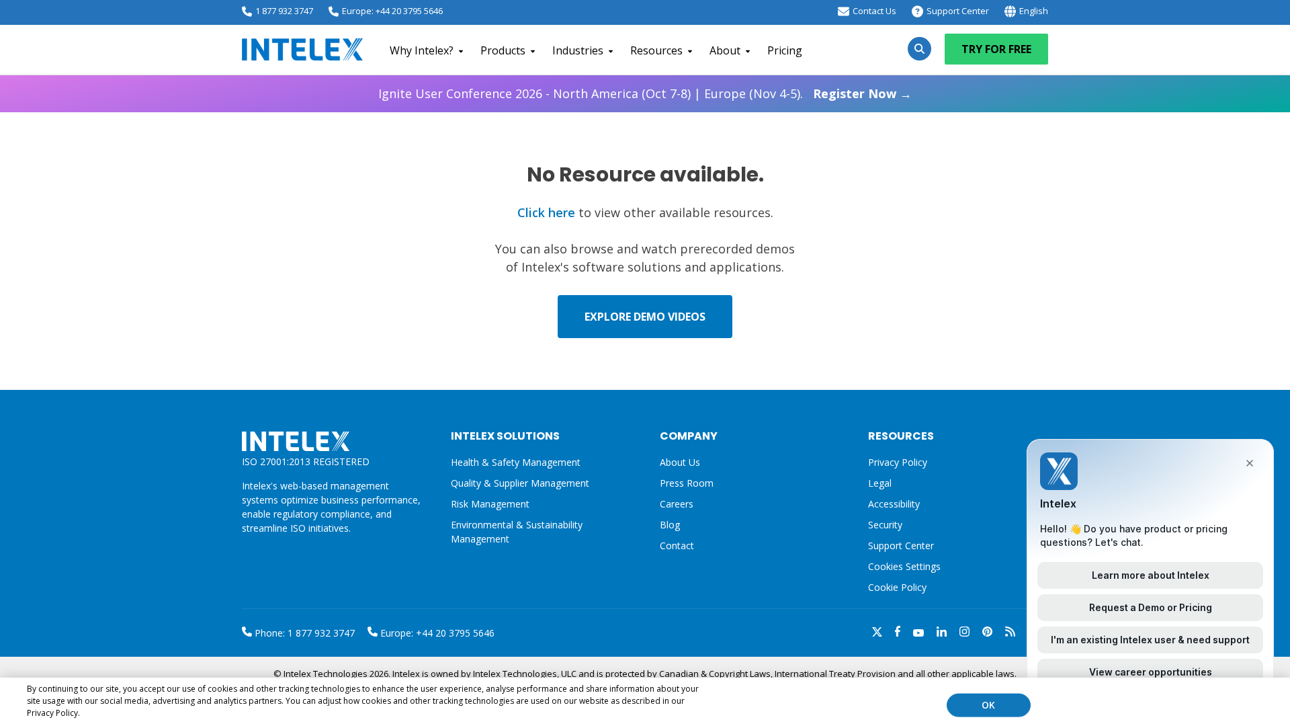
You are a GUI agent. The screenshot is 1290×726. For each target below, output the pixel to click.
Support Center (958, 11)
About (725, 50)
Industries (577, 50)
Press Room (687, 483)
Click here (546, 212)
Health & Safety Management (515, 462)
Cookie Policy (897, 587)
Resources (656, 50)
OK (988, 704)
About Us (680, 462)
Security (885, 524)
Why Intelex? (422, 50)
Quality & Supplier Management (520, 483)
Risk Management (490, 503)
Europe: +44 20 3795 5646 (392, 11)
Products (502, 50)
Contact (677, 545)
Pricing (784, 50)
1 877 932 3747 (284, 11)
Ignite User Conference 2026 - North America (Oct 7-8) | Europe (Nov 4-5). (645, 93)
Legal (880, 483)
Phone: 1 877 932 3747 (303, 633)
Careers (676, 503)
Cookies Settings (904, 567)
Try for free (996, 49)
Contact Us (874, 11)
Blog (670, 524)
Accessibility (894, 503)
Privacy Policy (897, 462)
